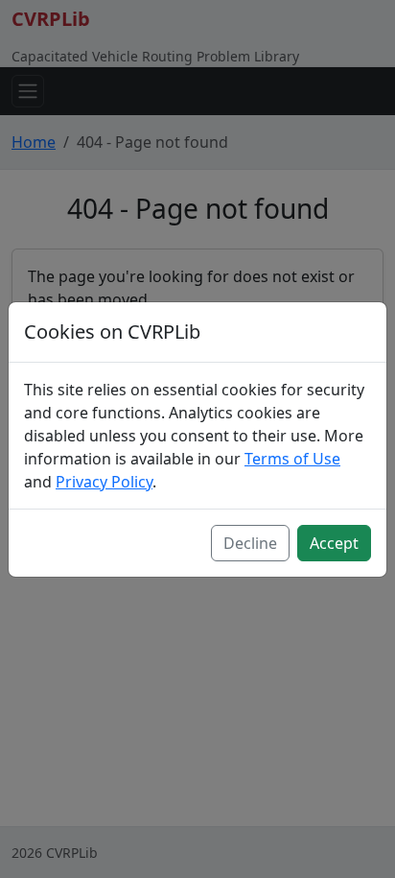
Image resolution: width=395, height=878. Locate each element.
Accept (334, 543)
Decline (250, 543)
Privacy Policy (104, 481)
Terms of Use (292, 458)
